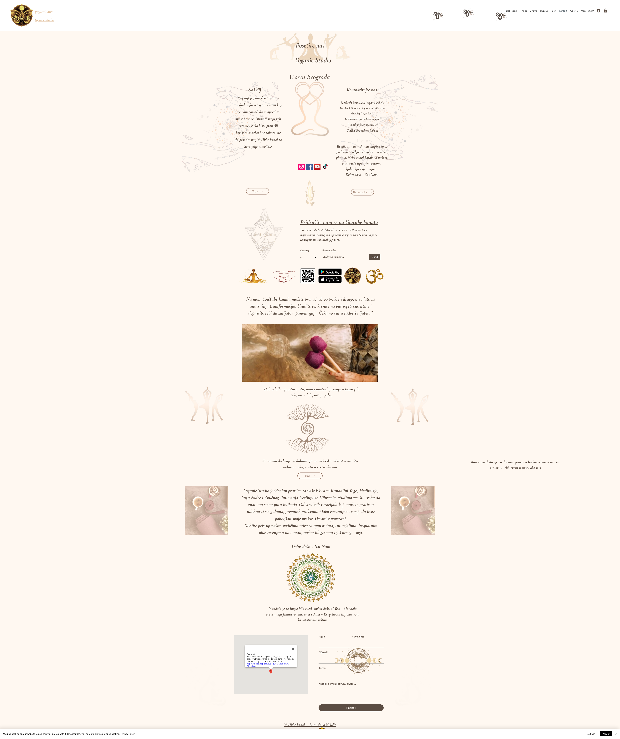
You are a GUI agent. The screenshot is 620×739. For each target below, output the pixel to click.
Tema (322, 668)
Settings (591, 733)
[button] (605, 10)
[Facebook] (309, 167)
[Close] (616, 733)
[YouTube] (317, 167)
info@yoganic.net (367, 125)
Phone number (329, 250)
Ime (322, 636)
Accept (606, 733)
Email (323, 652)
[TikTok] (325, 167)
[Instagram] (301, 167)
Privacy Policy (128, 733)
